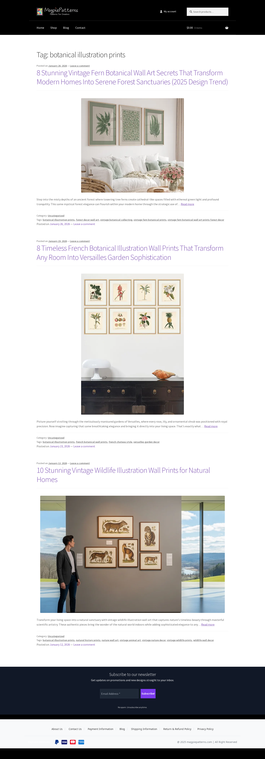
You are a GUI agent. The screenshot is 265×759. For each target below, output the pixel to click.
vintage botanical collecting (116, 219)
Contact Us (75, 729)
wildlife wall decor (203, 640)
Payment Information (100, 729)
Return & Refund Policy (177, 729)
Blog (66, 27)
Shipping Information (144, 729)
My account (170, 11)
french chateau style (120, 442)
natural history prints (88, 640)
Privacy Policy (205, 729)
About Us (57, 729)
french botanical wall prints (91, 442)
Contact (80, 27)
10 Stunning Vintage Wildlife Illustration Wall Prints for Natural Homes (123, 474)
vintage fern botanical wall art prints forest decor (196, 219)
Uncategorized (56, 215)
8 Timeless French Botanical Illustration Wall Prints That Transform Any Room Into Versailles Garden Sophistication (130, 252)
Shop (53, 27)
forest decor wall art (87, 219)
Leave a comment (80, 65)
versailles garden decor (146, 442)
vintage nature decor (154, 640)
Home (40, 27)
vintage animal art (130, 640)
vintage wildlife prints (179, 640)
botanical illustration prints (59, 219)
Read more (187, 204)
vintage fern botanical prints (150, 219)
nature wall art (110, 640)
